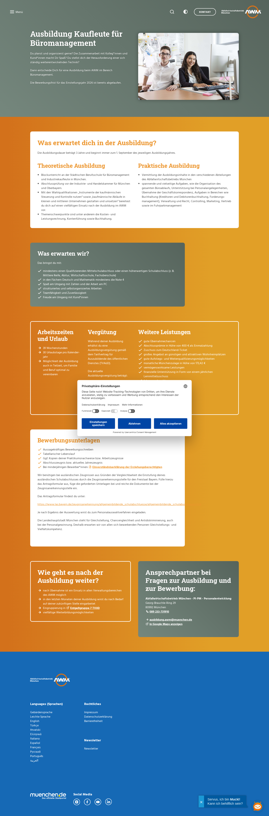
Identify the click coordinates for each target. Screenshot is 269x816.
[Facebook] (87, 801)
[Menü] (11, 12)
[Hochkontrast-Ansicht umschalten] (184, 12)
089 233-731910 (159, 611)
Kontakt (205, 12)
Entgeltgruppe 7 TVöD (85, 608)
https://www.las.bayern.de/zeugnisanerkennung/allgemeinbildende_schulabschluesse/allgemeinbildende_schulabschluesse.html (119, 504)
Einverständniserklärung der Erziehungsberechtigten (127, 467)
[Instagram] (76, 801)
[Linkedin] (108, 801)
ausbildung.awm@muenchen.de (171, 619)
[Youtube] (98, 801)
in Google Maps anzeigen (166, 624)
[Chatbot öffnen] (258, 806)
